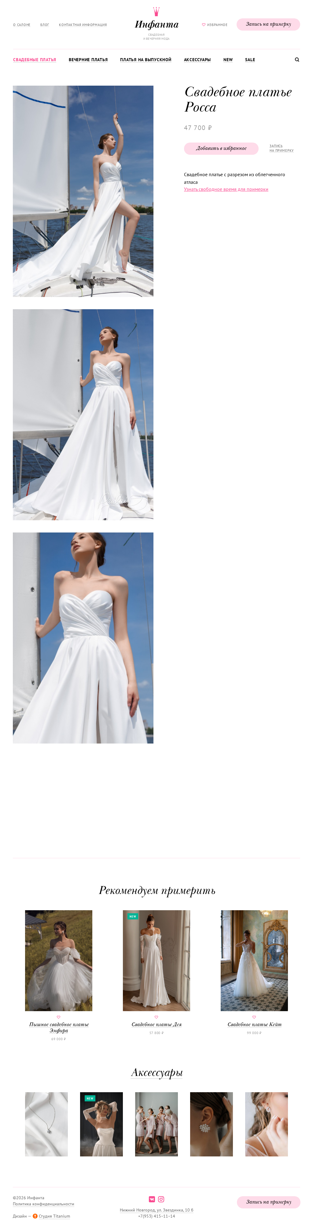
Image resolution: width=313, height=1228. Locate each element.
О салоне (22, 25)
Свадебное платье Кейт (254, 1025)
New (228, 59)
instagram (161, 1199)
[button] (82, 192)
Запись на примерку (268, 24)
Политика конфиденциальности (43, 1204)
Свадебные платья (34, 59)
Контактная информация (83, 25)
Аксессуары (197, 59)
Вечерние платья (88, 59)
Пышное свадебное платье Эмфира (59, 1028)
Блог (44, 25)
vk (152, 1199)
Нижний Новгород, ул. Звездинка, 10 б (156, 1210)
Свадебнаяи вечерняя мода (156, 36)
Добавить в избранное (221, 148)
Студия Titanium (54, 1216)
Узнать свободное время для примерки (226, 189)
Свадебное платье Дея (156, 1025)
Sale (250, 59)
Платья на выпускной (145, 59)
